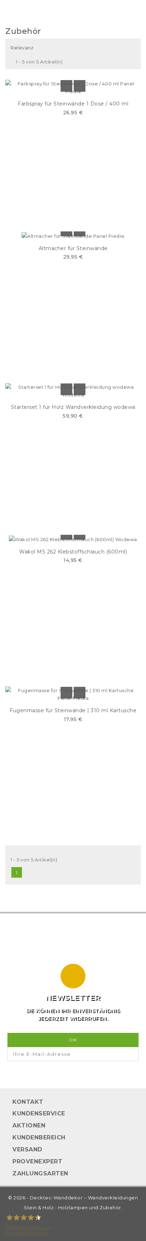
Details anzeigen (66, 86)
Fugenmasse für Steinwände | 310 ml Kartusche (73, 710)
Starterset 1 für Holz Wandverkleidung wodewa (73, 407)
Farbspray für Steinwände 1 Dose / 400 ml (73, 104)
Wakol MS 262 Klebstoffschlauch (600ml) (73, 552)
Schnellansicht (79, 86)
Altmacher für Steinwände (73, 248)
